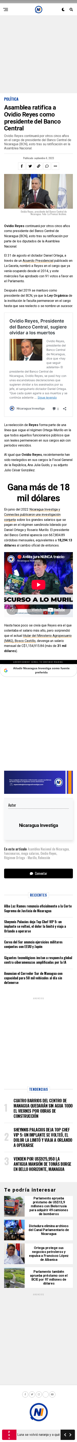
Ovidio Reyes (48, 853)
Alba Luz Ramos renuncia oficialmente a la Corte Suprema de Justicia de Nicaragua (38, 908)
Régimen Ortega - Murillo (20, 857)
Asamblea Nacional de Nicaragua (48, 849)
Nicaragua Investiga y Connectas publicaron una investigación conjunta (32, 514)
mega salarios (30, 853)
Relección (44, 857)
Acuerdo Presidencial (38, 261)
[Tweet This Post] (30, 166)
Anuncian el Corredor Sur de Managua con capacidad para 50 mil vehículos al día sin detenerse (33, 978)
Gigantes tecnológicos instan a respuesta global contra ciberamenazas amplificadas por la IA (38, 960)
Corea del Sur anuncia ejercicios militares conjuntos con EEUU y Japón (33, 944)
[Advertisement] (38, 54)
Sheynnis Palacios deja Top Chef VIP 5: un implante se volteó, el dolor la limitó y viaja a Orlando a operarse (35, 926)
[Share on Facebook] (21, 166)
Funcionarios (12, 853)
